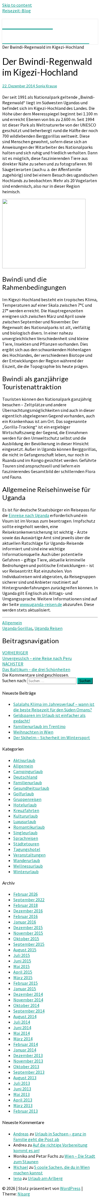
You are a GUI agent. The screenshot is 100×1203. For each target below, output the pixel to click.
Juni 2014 (22, 1027)
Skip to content (17, 5)
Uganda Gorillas (17, 628)
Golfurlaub (23, 793)
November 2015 (28, 933)
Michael (20, 1167)
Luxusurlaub (24, 821)
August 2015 (24, 949)
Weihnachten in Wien (33, 732)
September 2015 (28, 944)
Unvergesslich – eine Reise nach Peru (37, 655)
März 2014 (22, 1038)
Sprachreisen (25, 838)
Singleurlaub (25, 832)
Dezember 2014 (28, 994)
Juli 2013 (21, 1083)
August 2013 (24, 1077)
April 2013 (22, 1100)
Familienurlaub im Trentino (39, 726)
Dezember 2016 (28, 911)
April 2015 (22, 972)
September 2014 (28, 1011)
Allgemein (12, 622)
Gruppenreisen (27, 799)
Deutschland (25, 777)
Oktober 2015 (26, 938)
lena (17, 1178)
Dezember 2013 (28, 1055)
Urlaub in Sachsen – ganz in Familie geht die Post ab (49, 1136)
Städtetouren (26, 843)
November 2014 (28, 999)
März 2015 (22, 977)
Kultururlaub (25, 816)
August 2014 (24, 1016)
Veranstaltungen (29, 855)
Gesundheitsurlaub (31, 788)
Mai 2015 (21, 966)
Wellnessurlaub (28, 866)
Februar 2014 (25, 1044)
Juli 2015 (21, 955)
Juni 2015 (22, 961)
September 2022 (28, 899)
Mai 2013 (21, 1094)
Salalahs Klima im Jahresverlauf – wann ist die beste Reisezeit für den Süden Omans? (53, 706)
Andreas (21, 1134)
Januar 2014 (24, 1050)
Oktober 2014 (26, 1005)
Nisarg (24, 1194)
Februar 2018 (25, 905)
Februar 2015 (25, 983)
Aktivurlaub (24, 760)
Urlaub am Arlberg (45, 1178)
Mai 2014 (21, 1033)
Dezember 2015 (28, 927)
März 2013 (22, 1105)
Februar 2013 (25, 1111)
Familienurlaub (27, 782)
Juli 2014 (21, 1022)
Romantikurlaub (29, 827)
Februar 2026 (25, 894)
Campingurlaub (28, 771)
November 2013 (28, 1061)
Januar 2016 (24, 922)
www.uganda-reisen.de (41, 604)
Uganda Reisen (48, 628)
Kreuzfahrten (26, 810)
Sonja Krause (46, 86)
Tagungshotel (26, 849)
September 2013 (28, 1072)
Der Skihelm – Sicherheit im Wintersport (51, 737)
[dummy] (44, 266)
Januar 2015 (24, 988)
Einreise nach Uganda (29, 515)
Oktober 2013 (26, 1066)
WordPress (70, 1188)
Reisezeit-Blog (16, 10)
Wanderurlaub (26, 860)
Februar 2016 (25, 916)
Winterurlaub (26, 871)
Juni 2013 (22, 1088)
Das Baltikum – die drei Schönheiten (36, 666)
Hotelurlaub (25, 805)
